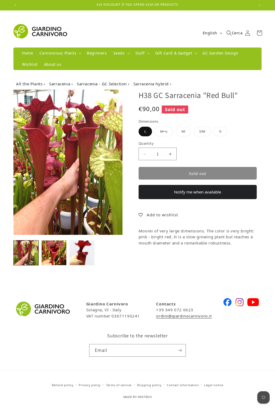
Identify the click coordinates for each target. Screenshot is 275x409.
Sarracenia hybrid (151, 83)
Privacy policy (90, 385)
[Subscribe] (180, 350)
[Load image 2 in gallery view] (54, 252)
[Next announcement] (260, 5)
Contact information (183, 385)
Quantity (146, 143)
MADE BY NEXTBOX (137, 397)
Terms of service (119, 385)
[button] (60, 53)
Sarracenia (60, 83)
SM (205, 131)
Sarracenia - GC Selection (102, 83)
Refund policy (63, 385)
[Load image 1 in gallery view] (26, 252)
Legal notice (213, 385)
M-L (166, 131)
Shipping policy (149, 385)
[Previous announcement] (15, 5)
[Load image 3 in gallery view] (82, 252)
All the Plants (30, 83)
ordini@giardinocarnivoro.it (184, 316)
